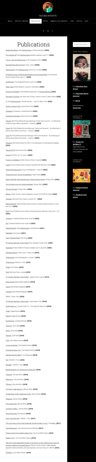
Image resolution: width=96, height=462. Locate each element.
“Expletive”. (9, 399)
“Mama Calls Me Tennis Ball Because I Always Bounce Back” (25, 179)
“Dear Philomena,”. (12, 428)
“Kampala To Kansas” (13, 97)
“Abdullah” (9, 365)
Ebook (78, 101)
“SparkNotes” (10, 82)
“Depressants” (10, 70)
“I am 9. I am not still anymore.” (16, 60)
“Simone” (9, 121)
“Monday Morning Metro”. (14, 355)
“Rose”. (8, 331)
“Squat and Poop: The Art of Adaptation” (19, 175)
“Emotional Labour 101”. (14, 350)
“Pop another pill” (11, 55)
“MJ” (7, 223)
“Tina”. (8, 340)
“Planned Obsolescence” (14, 170)
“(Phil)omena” (10, 257)
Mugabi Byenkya (48, 15)
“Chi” (7, 360)
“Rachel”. (8, 316)
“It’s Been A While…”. (12, 409)
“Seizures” (9, 143)
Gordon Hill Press (45, 92)
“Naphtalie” (9, 233)
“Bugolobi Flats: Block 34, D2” (15, 65)
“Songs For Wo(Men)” (13, 92)
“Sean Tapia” (10, 87)
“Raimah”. (9, 336)
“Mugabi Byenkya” (11, 253)
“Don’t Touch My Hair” (13, 418)
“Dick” (7, 211)
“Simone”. (9, 384)
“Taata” (8, 267)
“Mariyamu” (9, 379)
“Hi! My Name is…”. (12, 306)
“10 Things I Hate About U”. (15, 389)
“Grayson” (9, 326)
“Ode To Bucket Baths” (13, 238)
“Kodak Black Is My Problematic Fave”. (19, 394)
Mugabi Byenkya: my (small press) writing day (20, 370)
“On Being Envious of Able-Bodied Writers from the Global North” (27, 75)
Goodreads (77, 108)
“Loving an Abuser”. (12, 345)
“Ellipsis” (8, 194)
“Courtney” (9, 218)
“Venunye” (9, 375)
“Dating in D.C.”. (11, 438)
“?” (6, 101)
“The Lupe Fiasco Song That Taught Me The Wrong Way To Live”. (27, 423)
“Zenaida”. (9, 292)
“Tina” (7, 136)
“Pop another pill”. (12, 404)
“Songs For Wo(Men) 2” (13, 160)
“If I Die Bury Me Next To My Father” (17, 243)
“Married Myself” (11, 204)
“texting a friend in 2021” (13, 106)
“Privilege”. (9, 453)
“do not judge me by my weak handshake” (19, 184)
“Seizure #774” (10, 150)
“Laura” (8, 128)
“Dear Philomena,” (11, 414)
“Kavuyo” (9, 155)
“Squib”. (8, 311)
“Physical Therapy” (12, 189)
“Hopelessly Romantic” (13, 116)
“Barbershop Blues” (12, 50)
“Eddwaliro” (9, 111)
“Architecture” (10, 321)
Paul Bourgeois (27, 50)
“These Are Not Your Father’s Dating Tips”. (19, 433)
